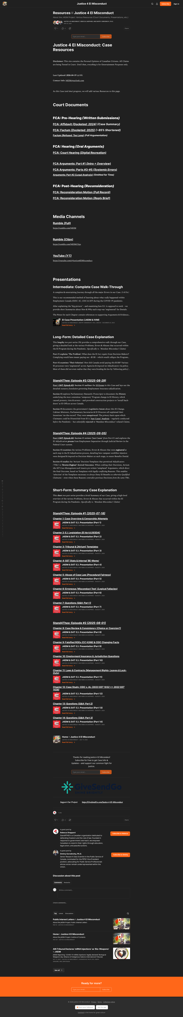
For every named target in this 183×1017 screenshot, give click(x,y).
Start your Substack (86, 1007)
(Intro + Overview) (98, 163)
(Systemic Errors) (105, 169)
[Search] (152, 4)
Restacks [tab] (67, 882)
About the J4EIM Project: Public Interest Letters (70, 922)
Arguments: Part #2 (64, 174)
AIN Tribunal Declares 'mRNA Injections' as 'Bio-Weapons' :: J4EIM (81, 950)
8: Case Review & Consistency (79, 628)
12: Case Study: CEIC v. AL (77, 687)
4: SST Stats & (70, 560)
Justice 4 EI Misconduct (72, 21)
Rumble (58, 223)
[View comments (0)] (73, 964)
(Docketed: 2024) (85, 124)
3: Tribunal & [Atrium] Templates (80, 546)
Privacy (93, 1002)
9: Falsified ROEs (72, 642)
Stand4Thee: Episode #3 (70, 380)
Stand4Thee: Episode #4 (70, 433)
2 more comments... (60, 903)
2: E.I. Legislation (71, 532)
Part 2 (56, 438)
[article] (91, 923)
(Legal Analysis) (84, 174)
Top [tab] (55, 913)
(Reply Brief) (101, 198)
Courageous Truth (85, 959)
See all (57, 970)
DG (100, 322)
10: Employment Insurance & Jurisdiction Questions (90, 656)
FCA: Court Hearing (66, 152)
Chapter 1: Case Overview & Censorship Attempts (80, 518)
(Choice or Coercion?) (108, 628)
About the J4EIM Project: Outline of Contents (69, 937)
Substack (81, 1012)
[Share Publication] (157, 4)
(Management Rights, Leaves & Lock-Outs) (90, 671)
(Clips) (68, 239)
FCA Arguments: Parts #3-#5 (73, 169)
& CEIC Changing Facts (106, 642)
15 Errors (100, 385)
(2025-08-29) (96, 380)
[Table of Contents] (2, 508)
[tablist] (62, 882)
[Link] (50, 47)
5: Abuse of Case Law (74, 574)
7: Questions (69, 602)
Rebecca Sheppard (86, 21)
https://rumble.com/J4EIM (64, 228)
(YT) (68, 255)
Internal (82, 560)
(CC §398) (87, 642)
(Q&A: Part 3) (85, 717)
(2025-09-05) (97, 433)
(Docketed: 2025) (83, 130)
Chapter (57, 532)
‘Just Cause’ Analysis (99, 418)
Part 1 (56, 385)
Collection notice (109, 1002)
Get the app (102, 1007)
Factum (57, 135)
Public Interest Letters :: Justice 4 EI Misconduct (76, 919)
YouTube (59, 255)
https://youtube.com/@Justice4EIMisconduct (72, 260)
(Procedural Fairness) (99, 574)
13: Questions (70, 703)
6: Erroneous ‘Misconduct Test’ (79, 588)
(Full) (67, 223)
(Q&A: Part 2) (85, 703)
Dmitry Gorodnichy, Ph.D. (104, 21)
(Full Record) (101, 192)
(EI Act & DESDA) (90, 532)
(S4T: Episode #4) (66, 438)
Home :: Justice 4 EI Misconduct (68, 934)
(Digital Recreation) (93, 152)
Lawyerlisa (66, 961)
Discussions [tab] (69, 913)
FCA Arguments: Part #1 (69, 163)
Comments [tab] (58, 882)
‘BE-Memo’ (93, 560)
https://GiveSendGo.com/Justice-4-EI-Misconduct (102, 802)
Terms (100, 1002)
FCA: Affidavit (63, 124)
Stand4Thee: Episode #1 (70, 513)
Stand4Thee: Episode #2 (70, 623)
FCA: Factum (62, 130)
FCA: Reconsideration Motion (73, 192)
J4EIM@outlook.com (75, 80)
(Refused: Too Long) (73, 135)
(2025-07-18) (96, 513)
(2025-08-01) (96, 623)
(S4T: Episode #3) (66, 385)
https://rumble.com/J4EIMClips (67, 244)
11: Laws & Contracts (74, 670)
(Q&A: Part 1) (84, 602)
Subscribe (165, 4)
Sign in (176, 4)
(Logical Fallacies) (107, 588)
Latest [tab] (61, 913)
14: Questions (70, 717)
